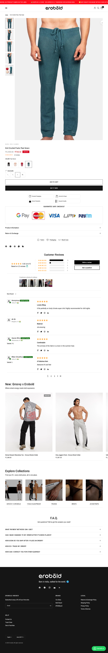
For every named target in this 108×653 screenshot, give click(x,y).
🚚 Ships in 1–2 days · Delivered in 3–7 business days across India (36, 2)
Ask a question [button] (87, 267)
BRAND (58, 595)
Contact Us (8, 619)
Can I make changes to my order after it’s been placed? (28, 535)
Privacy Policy (85, 606)
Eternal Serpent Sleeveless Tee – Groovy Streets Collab (21, 455)
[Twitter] (46, 587)
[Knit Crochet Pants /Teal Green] (28, 164)
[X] (11, 246)
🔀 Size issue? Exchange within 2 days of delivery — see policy (84, 2)
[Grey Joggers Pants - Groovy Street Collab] (79, 422)
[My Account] (95, 8)
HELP (7, 615)
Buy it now (54, 188)
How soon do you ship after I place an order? (24, 540)
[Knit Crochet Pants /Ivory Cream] (15, 164)
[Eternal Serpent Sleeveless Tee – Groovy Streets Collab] (28, 422)
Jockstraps (94, 504)
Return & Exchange (11, 233)
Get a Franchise (10, 625)
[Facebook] (6, 246)
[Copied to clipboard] (23, 246)
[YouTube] (56, 587)
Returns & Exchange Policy (88, 600)
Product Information (12, 228)
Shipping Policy (85, 603)
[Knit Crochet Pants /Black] (8, 164)
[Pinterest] (15, 246)
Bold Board (59, 603)
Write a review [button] (87, 262)
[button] (42, 260)
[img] (42, 301)
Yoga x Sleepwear (34, 504)
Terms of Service (85, 609)
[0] (101, 8)
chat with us (100, 648)
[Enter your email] (50, 605)
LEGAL (83, 595)
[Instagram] (51, 587)
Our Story (58, 600)
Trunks (54, 504)
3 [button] (54, 376)
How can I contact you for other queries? (22, 552)
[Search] (98, 8)
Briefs (74, 504)
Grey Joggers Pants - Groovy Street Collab (68, 455)
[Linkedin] (61, 587)
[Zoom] (103, 22)
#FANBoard (59, 606)
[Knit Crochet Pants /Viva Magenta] (22, 164)
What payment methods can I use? (19, 529)
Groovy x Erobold (14, 504)
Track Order (8, 622)
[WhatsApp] (19, 246)
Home (6, 15)
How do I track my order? (15, 546)
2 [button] (51, 376)
